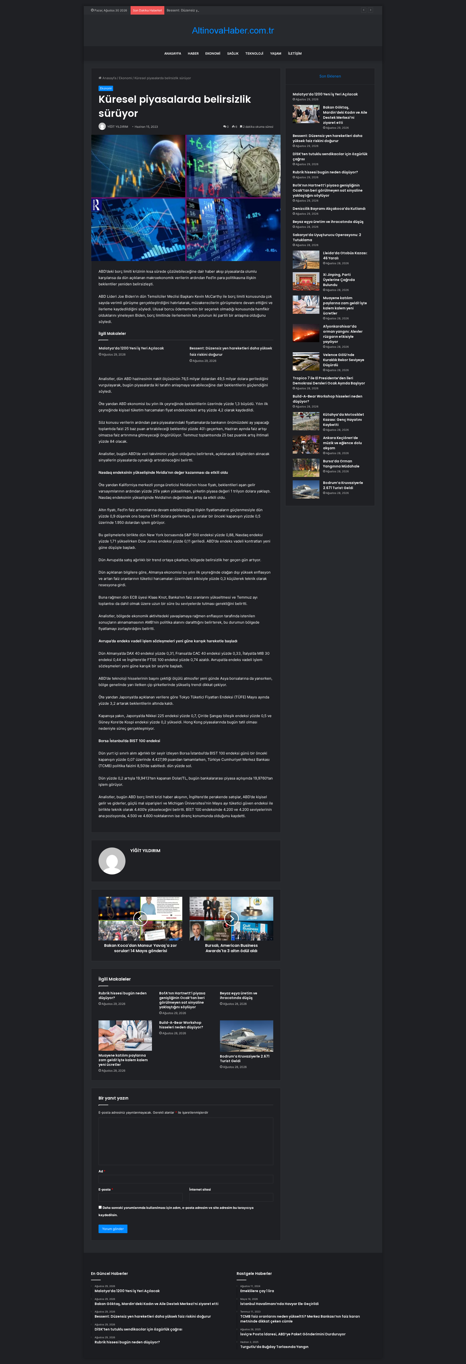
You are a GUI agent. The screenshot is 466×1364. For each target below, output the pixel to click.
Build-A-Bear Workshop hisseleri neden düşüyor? (181, 1025)
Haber (193, 53)
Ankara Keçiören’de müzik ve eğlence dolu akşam (342, 442)
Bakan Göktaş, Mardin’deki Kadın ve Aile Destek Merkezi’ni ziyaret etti (345, 115)
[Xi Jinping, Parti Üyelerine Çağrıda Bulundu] (306, 281)
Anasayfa (172, 53)
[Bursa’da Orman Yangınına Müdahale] (306, 468)
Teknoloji (254, 53)
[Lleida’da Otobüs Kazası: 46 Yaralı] (306, 260)
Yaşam (275, 53)
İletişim (295, 53)
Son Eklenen (330, 76)
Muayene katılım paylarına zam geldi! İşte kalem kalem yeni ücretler (123, 1060)
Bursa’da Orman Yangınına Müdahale (341, 464)
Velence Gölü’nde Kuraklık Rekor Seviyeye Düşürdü (343, 359)
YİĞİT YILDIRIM (145, 850)
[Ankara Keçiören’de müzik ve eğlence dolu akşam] (306, 444)
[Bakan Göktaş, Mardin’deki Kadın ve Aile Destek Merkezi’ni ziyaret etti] (306, 114)
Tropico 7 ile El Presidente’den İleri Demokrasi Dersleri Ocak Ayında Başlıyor (329, 381)
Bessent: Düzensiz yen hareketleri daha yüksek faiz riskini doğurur (217, 10)
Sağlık (233, 53)
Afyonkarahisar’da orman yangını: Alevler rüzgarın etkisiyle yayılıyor (343, 334)
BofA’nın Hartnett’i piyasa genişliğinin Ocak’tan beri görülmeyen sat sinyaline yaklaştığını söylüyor (182, 1000)
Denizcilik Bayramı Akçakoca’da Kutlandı (329, 208)
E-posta (106, 1189)
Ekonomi (212, 53)
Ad (102, 1171)
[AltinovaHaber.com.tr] (233, 30)
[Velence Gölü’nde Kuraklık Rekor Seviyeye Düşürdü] (306, 361)
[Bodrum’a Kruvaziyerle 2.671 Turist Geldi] (246, 1036)
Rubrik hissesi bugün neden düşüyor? (123, 995)
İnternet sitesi (200, 1189)
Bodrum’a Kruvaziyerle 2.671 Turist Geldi (244, 1058)
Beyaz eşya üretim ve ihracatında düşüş (238, 995)
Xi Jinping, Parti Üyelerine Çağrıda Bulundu (339, 279)
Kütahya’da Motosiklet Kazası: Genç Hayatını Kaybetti (343, 419)
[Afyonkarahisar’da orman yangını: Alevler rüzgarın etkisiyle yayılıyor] (306, 333)
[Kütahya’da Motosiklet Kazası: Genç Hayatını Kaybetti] (306, 421)
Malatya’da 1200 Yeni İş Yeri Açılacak (131, 348)
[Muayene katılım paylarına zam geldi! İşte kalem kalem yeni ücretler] (125, 1035)
